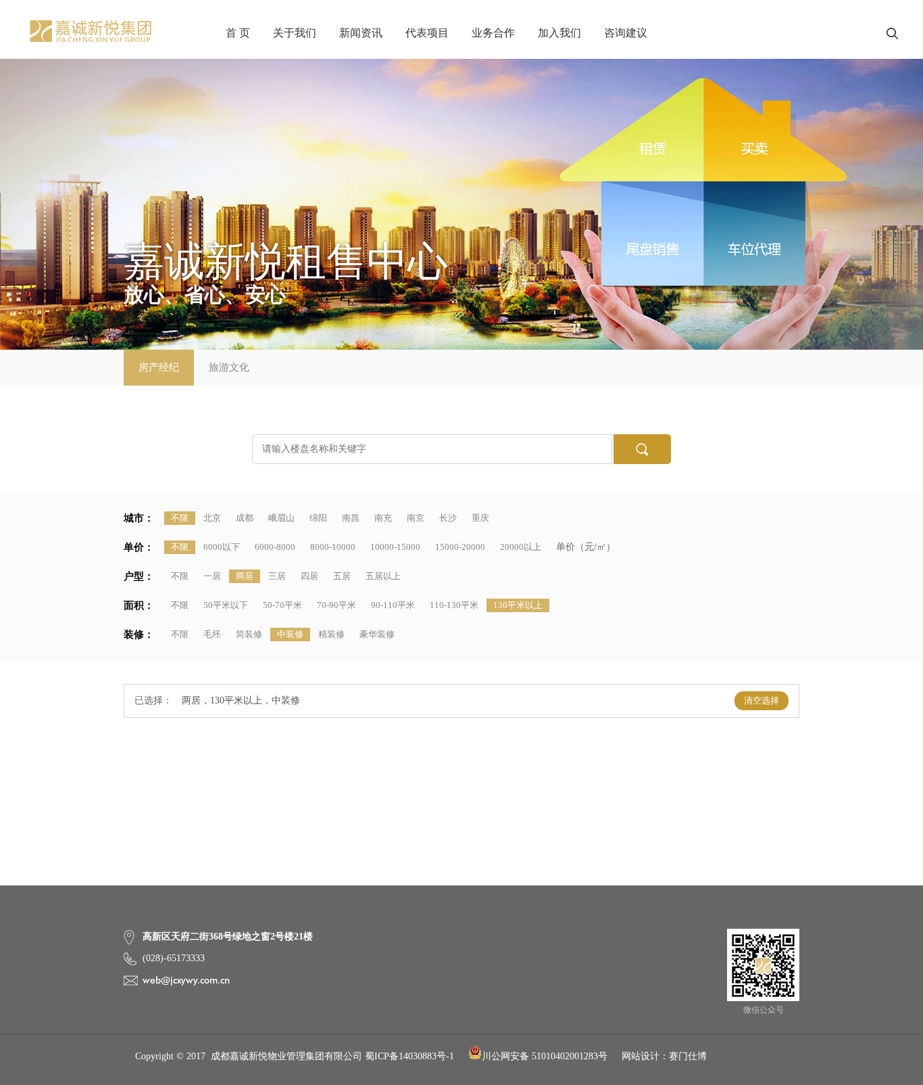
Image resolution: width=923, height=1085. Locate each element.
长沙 (448, 518)
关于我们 (294, 33)
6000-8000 (275, 547)
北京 (212, 518)
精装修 (331, 634)
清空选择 (761, 700)
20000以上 (520, 547)
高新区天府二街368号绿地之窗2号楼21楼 (228, 936)
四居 (309, 576)
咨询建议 (625, 33)
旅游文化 (229, 367)
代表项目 (427, 33)
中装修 (290, 634)
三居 (277, 576)
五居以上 (383, 576)
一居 (212, 576)
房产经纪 (159, 367)
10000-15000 (395, 547)
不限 (180, 518)
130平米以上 (518, 605)
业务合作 (493, 33)
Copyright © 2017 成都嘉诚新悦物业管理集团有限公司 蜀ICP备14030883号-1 (294, 1056)
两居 (244, 576)
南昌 (350, 518)
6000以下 (221, 547)
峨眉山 (281, 518)
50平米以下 (225, 605)
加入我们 (559, 33)
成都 (244, 518)
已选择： (153, 700)
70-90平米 (336, 605)
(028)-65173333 (174, 958)
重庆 (480, 518)
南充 (383, 518)
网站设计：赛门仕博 (664, 1056)
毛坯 (212, 634)
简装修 (249, 634)
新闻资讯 (360, 33)
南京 (415, 518)
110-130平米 (454, 605)
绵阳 (318, 518)
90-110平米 (393, 605)
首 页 (238, 33)
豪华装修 (377, 634)
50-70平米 (282, 605)
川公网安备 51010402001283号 (544, 1056)
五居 (342, 576)
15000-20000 (460, 547)
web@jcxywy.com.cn (186, 980)
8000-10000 (332, 547)
